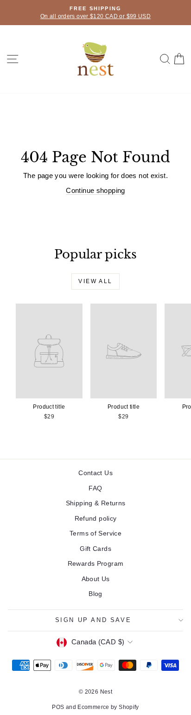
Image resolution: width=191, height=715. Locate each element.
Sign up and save (93, 619)
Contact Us (95, 473)
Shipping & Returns (96, 503)
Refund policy (96, 518)
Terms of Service (95, 533)
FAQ (95, 488)
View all (95, 281)
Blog (95, 593)
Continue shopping (95, 190)
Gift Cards (95, 548)
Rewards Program (96, 563)
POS (58, 707)
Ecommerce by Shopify (108, 707)
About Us (96, 579)
